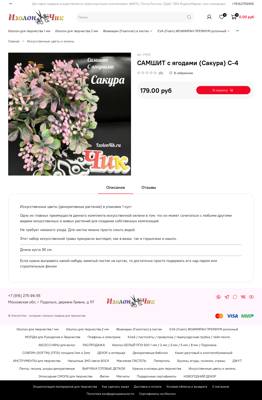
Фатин (104, 376)
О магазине (220, 386)
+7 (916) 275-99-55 (24, 295)
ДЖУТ (237, 361)
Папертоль (162, 361)
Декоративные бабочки (150, 353)
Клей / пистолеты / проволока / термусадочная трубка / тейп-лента (179, 337)
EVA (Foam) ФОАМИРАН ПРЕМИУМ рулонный (192, 31)
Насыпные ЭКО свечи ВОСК (88, 361)
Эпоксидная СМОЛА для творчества (65, 376)
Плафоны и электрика (104, 337)
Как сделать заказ (115, 386)
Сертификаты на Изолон (157, 394)
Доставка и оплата (147, 386)
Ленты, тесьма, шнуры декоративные (47, 368)
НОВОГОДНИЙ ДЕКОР (200, 376)
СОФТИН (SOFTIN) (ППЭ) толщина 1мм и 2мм (56, 353)
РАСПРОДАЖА (94, 345)
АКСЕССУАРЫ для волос (56, 345)
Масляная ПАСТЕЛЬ (131, 361)
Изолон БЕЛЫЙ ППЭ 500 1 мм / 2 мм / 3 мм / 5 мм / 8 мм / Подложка (164, 345)
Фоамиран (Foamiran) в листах (126, 31)
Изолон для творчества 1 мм (29, 31)
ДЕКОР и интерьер (111, 353)
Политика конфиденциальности (110, 394)
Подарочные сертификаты (156, 376)
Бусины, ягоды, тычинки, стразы (201, 361)
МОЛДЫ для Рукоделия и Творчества (52, 337)
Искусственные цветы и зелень (50, 41)
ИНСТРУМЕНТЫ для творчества (36, 361)
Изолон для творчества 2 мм (76, 31)
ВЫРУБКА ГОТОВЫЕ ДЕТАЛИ (103, 368)
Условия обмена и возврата (186, 386)
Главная (13, 41)
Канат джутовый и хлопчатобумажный (203, 353)
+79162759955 (243, 4)
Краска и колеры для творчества (156, 368)
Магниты (123, 376)
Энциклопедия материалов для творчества (65, 386)
